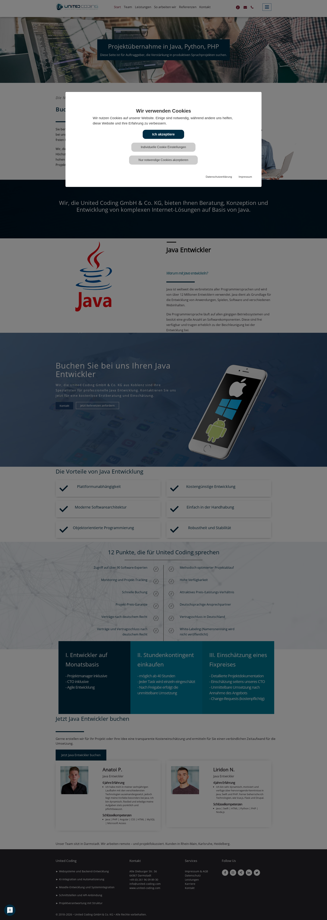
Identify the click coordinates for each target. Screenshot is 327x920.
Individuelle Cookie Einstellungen (163, 147)
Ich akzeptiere (163, 134)
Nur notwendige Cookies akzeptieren (163, 160)
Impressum (245, 176)
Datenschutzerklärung (219, 176)
